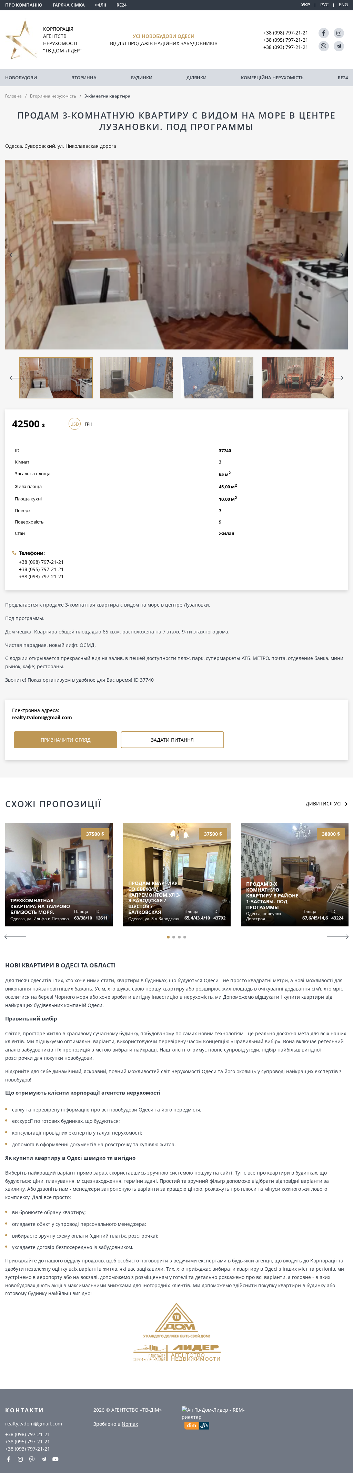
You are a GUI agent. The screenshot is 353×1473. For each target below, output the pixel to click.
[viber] (324, 46)
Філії (100, 5)
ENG (343, 5)
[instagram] (339, 33)
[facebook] (324, 33)
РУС (324, 5)
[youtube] (55, 1459)
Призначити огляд (66, 739)
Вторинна (84, 77)
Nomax (130, 1424)
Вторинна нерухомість (53, 96)
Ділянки (196, 77)
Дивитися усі (324, 803)
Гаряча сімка (69, 5)
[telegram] (339, 46)
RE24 (122, 5)
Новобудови (21, 77)
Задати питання (172, 739)
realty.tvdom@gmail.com (42, 717)
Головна (13, 96)
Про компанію (23, 5)
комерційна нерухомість (272, 77)
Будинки (141, 77)
